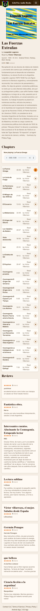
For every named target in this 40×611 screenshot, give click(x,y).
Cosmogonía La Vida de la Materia (9, 324)
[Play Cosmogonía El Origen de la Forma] (35, 290)
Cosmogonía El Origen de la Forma (8, 290)
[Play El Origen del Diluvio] (35, 221)
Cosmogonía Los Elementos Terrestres (8, 333)
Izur (4, 247)
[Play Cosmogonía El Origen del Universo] (35, 281)
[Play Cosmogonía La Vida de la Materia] (35, 324)
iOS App (25, 610)
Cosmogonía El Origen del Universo (8, 281)
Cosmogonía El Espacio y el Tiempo (8, 298)
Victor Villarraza (14, 55)
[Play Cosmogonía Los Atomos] (35, 307)
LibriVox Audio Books (21, 2)
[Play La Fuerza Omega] (35, 170)
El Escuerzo (7, 204)
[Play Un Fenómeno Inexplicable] (35, 187)
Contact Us (7, 607)
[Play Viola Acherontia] (35, 238)
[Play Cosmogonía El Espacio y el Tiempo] (35, 298)
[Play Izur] (35, 247)
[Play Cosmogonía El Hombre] (35, 358)
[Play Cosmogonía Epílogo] (35, 367)
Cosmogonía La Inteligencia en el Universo (9, 350)
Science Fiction (24, 58)
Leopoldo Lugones (11, 52)
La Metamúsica (8, 213)
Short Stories (6, 60)
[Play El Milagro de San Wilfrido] (35, 195)
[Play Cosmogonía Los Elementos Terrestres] (35, 333)
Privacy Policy (31, 607)
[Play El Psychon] (35, 264)
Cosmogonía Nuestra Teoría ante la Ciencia (8, 316)
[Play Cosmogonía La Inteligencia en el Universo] (35, 350)
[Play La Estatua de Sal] (35, 256)
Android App (16, 610)
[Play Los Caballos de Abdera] (35, 230)
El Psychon (7, 264)
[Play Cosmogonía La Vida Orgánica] (35, 341)
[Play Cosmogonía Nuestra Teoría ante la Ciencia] (35, 316)
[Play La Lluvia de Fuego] (35, 178)
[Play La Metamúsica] (35, 213)
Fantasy (32, 58)
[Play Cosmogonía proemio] (35, 273)
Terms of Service (18, 607)
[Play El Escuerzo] (35, 204)
